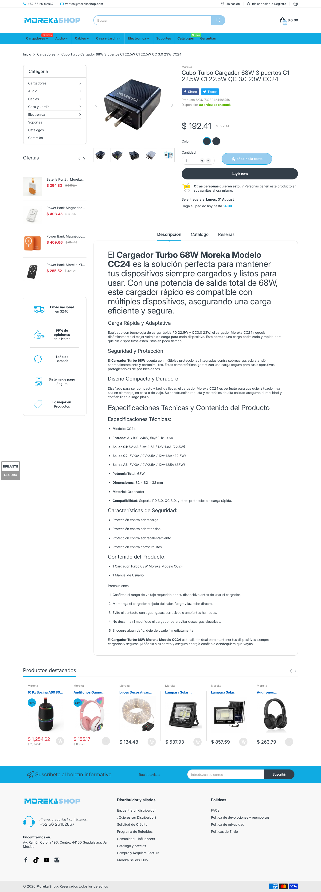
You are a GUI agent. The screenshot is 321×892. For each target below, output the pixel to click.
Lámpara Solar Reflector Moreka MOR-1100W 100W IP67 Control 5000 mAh (180, 692)
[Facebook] (26, 860)
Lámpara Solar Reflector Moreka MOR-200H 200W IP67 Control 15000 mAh (229, 692)
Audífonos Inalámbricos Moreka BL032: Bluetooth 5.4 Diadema (274, 692)
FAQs (215, 810)
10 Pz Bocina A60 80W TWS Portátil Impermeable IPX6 (45, 692)
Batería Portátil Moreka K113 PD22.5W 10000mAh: (64, 179)
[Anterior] (84, 158)
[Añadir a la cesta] (60, 741)
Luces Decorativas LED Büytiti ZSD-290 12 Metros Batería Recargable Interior (135, 692)
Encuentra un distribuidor (136, 810)
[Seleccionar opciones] (106, 741)
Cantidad (189, 152)
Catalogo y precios (131, 846)
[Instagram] (57, 860)
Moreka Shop (47, 886)
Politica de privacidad (227, 824)
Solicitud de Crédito (132, 824)
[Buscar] (218, 20)
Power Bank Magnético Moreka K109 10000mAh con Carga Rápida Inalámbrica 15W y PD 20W (66, 236)
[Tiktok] (36, 860)
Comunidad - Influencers (136, 839)
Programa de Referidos (135, 831)
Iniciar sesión (261, 4)
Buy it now (239, 174)
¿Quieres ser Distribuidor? (136, 817)
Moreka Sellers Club (132, 860)
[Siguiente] (79, 158)
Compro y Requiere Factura (138, 853)
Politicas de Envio (224, 831)
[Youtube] (46, 860)
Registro (280, 4)
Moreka (187, 67)
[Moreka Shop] (52, 20)
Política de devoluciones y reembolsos (240, 817)
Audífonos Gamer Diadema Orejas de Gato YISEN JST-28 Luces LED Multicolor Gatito (91, 692)
